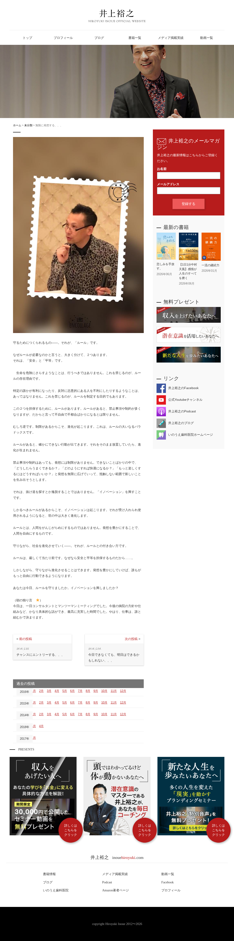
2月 (41, 691)
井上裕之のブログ (181, 423)
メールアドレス (168, 184)
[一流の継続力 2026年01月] (211, 274)
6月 (72, 691)
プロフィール (171, 890)
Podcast (107, 882)
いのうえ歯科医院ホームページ (190, 434)
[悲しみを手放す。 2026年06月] (166, 277)
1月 (33, 691)
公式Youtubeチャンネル (185, 399)
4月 (57, 691)
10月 (104, 691)
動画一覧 (167, 874)
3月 (49, 691)
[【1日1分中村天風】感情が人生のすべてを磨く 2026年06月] (188, 287)
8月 (88, 691)
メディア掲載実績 (115, 874)
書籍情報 (49, 874)
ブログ (48, 882)
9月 (95, 691)
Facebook (167, 882)
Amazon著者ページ (115, 890)
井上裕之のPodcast (182, 411)
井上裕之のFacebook (183, 388)
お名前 (162, 169)
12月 (123, 691)
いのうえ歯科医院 (56, 890)
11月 (114, 691)
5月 (64, 691)
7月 (80, 691)
